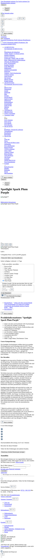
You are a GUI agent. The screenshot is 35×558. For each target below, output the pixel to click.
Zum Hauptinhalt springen (8, 1)
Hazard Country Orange (11, 273)
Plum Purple (7, 281)
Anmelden (4, 37)
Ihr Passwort (5, 467)
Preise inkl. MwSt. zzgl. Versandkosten (11, 258)
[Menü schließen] (5, 86)
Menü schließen (8, 33)
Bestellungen (26, 40)
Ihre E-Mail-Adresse (7, 465)
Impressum (7, 518)
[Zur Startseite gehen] (7, 13)
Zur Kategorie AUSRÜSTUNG (13, 49)
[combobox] (9, 19)
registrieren (7, 38)
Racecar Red (8, 266)
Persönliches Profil (12, 40)
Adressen (20, 40)
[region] (17, 225)
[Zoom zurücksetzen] (6, 244)
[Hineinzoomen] (10, 244)
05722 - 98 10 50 (26, 490)
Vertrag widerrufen (6, 496)
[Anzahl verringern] (4, 289)
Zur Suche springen (21, 1)
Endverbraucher (8, 525)
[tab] (18, 305)
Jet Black (7, 272)
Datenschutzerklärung (10, 515)
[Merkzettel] (2, 27)
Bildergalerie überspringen (8, 202)
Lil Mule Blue (8, 277)
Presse (6, 532)
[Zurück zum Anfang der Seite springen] (2, 554)
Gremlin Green (8, 275)
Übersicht (4, 40)
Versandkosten (5, 546)
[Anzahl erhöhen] (12, 289)
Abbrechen (4, 472)
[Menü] (2, 15)
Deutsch (7, 8)
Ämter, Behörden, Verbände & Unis (14, 529)
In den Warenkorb (6, 293)
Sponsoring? (7, 506)
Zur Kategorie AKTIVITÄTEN (13, 84)
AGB (5, 516)
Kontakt (3, 522)
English (7, 10)
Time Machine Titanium (11, 270)
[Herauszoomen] (2, 244)
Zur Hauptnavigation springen (15, 2)
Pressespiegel (8, 504)
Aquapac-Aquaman (6, 499)
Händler (6, 527)
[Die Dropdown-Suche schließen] (23, 18)
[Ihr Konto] (2, 29)
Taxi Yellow (7, 279)
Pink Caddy (7, 268)
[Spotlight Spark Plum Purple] (9, 204)
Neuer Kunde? (20, 462)
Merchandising (8, 530)
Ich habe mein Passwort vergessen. (10, 469)
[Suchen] (19, 18)
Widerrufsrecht (8, 513)
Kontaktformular (15, 495)
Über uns (7, 502)
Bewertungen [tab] (8, 309)
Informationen (5, 510)
